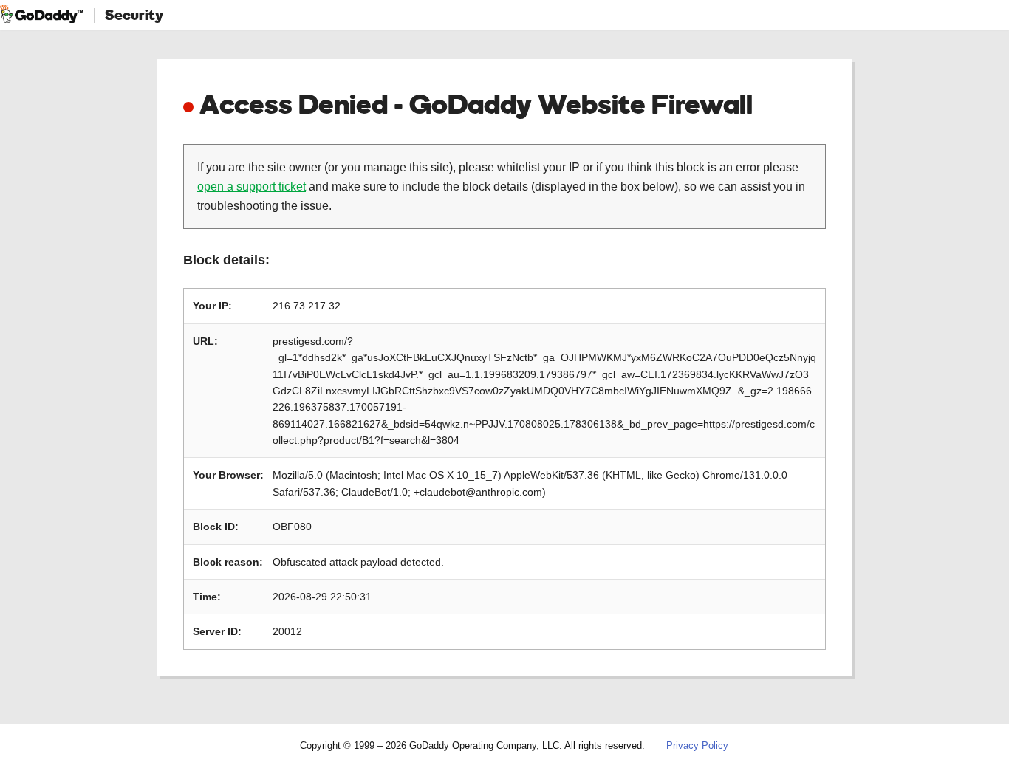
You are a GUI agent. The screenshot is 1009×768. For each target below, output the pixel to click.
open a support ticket (251, 186)
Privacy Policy (697, 745)
